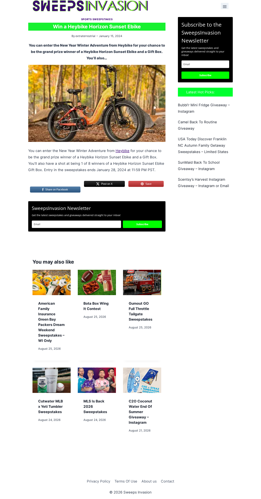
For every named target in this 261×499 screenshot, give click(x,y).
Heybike (122, 151)
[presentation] (51, 282)
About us (149, 481)
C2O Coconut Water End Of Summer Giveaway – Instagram (140, 412)
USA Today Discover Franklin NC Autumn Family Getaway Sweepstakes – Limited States (203, 145)
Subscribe (142, 224)
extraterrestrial (85, 36)
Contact (167, 481)
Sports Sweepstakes (97, 19)
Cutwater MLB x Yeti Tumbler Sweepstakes (50, 406)
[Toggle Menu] (225, 6)
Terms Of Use (126, 481)
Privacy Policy (98, 481)
